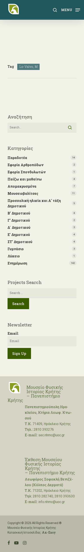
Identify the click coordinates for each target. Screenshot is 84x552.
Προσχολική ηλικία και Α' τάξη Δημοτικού (34, 203)
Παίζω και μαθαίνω (25, 179)
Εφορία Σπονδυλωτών (27, 172)
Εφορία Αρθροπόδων (26, 164)
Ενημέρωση (17, 263)
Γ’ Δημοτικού (19, 220)
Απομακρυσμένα (22, 186)
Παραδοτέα (17, 157)
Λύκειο (14, 256)
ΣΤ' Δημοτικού (20, 241)
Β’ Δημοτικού (19, 213)
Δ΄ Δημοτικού (19, 227)
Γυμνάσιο (16, 249)
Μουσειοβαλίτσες (23, 193)
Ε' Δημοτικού (19, 234)
